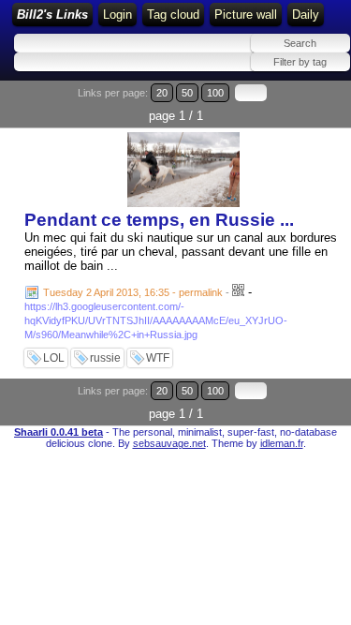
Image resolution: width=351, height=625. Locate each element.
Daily (305, 14)
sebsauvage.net (169, 443)
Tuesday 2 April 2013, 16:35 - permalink (133, 292)
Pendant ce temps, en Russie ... (159, 220)
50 (187, 92)
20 (162, 92)
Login (117, 14)
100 (215, 92)
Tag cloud (173, 14)
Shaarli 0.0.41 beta (58, 432)
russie (105, 358)
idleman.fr (281, 443)
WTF (157, 358)
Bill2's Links (52, 14)
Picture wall (245, 14)
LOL (54, 358)
